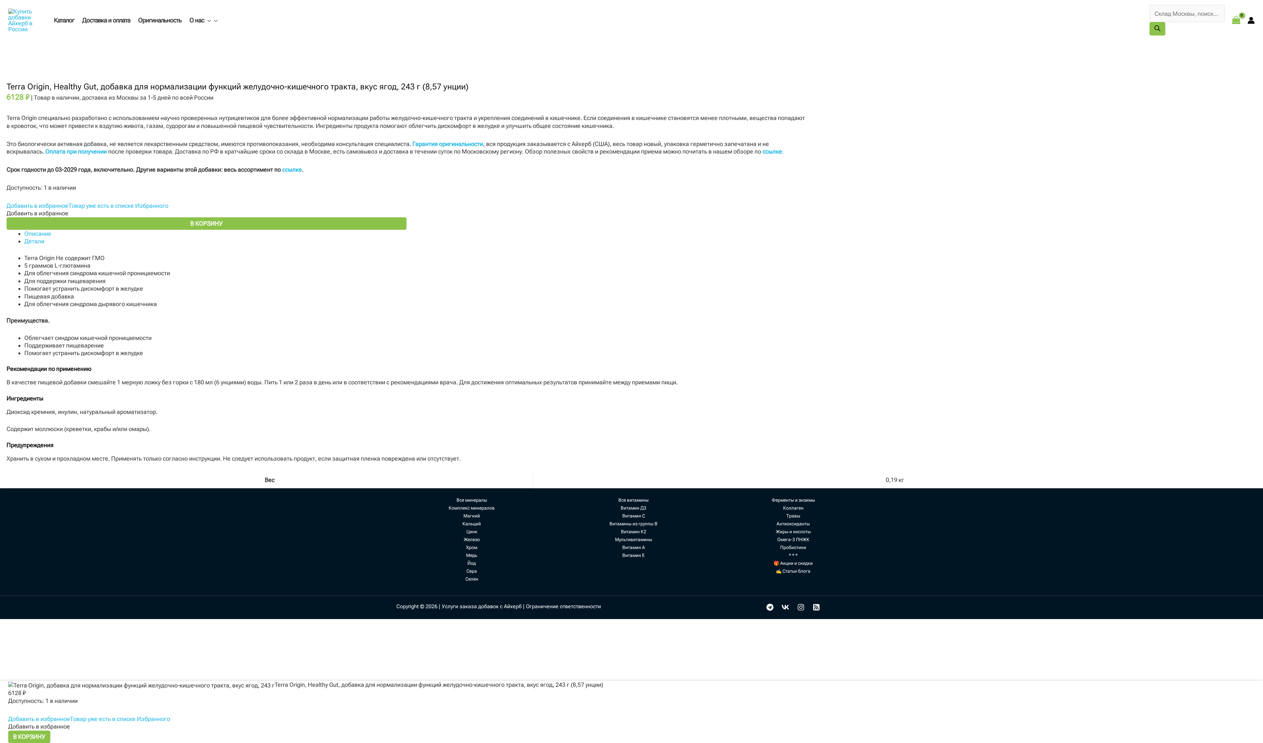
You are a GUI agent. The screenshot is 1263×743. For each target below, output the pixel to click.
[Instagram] (801, 607)
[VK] (785, 607)
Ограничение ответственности (563, 606)
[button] (87, 205)
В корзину (206, 223)
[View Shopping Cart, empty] (1236, 20)
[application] (207, 20)
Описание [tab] (37, 233)
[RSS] (816, 607)
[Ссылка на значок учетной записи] (1251, 20)
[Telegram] (770, 607)
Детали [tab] (34, 241)
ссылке (292, 169)
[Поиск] (1157, 29)
